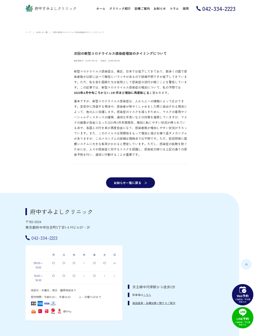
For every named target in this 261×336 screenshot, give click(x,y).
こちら (147, 295)
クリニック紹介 (120, 8)
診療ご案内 (142, 8)
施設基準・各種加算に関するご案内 (153, 303)
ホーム (100, 8)
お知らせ (160, 8)
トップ (28, 32)
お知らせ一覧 (42, 32)
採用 (186, 8)
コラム (174, 8)
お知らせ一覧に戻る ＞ (130, 182)
